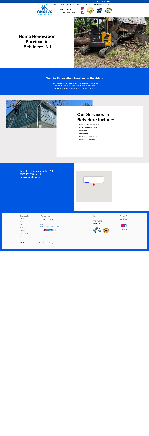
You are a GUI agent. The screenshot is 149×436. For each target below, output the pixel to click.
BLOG (21, 236)
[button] (79, 5)
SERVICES (22, 225)
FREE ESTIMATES (24, 233)
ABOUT (22, 222)
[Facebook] (82, 12)
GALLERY (22, 231)
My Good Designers (50, 242)
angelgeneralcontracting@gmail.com (49, 226)
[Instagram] (82, 8)
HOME (22, 219)
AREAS (22, 228)
